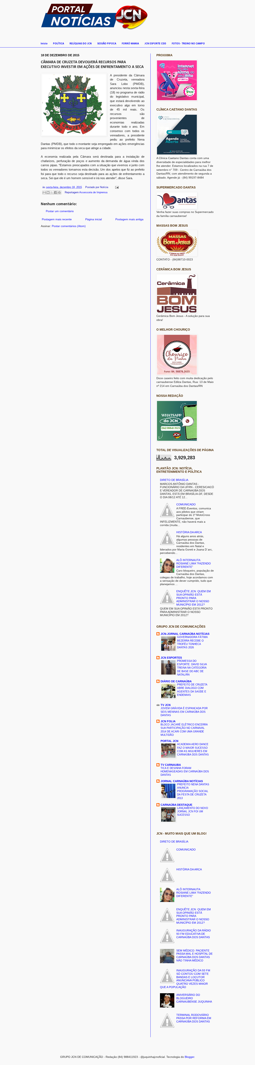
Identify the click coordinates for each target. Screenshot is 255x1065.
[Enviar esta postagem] (116, 187)
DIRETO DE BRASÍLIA (174, 480)
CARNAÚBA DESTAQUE (176, 804)
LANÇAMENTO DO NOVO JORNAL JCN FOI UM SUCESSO (192, 811)
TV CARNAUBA (171, 764)
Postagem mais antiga (129, 219)
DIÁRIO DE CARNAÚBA (176, 681)
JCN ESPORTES (171, 657)
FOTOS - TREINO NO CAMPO (188, 43)
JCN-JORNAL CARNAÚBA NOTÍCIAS (185, 633)
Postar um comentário (60, 211)
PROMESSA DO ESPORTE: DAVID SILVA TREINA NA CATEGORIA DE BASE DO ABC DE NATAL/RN (192, 667)
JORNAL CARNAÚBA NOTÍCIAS (182, 781)
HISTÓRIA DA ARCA (189, 532)
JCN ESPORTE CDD (155, 43)
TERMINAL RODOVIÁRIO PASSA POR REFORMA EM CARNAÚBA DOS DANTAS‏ (193, 1018)
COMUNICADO (186, 504)
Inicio (44, 43)
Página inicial (93, 219)
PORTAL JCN (169, 741)
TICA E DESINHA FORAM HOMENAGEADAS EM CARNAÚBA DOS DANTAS (185, 772)
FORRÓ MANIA (130, 43)
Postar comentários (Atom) (69, 226)
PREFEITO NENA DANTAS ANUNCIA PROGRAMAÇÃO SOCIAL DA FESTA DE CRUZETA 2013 (193, 791)
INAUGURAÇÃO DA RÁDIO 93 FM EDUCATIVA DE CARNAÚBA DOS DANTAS (193, 934)
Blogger (189, 1056)
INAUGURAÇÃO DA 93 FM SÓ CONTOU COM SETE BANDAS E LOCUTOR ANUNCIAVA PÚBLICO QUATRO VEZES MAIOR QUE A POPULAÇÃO (185, 979)
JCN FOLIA (168, 721)
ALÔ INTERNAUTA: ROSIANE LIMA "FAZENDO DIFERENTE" (193, 563)
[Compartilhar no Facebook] (56, 192)
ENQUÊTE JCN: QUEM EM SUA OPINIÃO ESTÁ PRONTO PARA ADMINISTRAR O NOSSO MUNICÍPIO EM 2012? (193, 598)
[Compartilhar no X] (52, 192)
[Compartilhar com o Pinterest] (59, 192)
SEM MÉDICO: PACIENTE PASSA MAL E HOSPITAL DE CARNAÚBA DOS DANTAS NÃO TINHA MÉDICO (194, 955)
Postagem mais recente (57, 219)
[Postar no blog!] (48, 192)
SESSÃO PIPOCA (106, 43)
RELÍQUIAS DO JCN (81, 43)
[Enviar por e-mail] (44, 192)
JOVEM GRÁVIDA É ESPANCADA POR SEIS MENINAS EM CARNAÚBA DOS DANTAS (184, 712)
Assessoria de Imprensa (93, 192)
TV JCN (166, 705)
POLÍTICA (58, 43)
